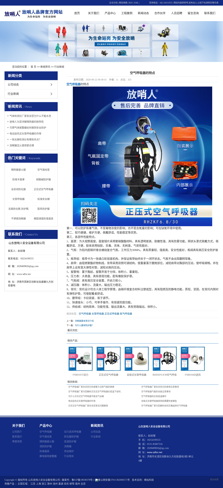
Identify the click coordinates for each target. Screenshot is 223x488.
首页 (77, 13)
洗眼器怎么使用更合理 (22, 145)
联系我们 (209, 13)
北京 (83, 483)
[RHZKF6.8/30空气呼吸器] (164, 358)
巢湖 (60, 483)
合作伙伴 (160, 13)
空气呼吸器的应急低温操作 (153, 396)
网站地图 (123, 3)
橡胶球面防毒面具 (43, 218)
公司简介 (17, 431)
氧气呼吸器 (126, 313)
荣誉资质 (17, 441)
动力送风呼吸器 (72, 431)
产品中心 (110, 13)
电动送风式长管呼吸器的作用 (25, 133)
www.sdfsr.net (154, 452)
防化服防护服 (71, 436)
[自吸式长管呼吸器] (136, 358)
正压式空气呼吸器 (43, 189)
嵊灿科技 (149, 480)
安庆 (66, 483)
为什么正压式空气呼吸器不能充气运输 (86, 396)
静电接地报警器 (48, 456)
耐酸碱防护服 (43, 179)
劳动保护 (69, 451)
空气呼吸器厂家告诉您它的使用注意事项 (160, 387)
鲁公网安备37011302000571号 (114, 480)
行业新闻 (59, 66)
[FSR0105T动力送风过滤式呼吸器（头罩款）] (80, 358)
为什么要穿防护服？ (84, 325)
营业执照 (214, 479)
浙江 (44, 483)
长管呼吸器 (18, 199)
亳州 (77, 483)
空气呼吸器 (85, 313)
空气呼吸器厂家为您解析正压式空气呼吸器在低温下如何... (95, 391)
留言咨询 (193, 13)
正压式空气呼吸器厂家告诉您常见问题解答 (88, 406)
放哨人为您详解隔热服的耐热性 (27, 121)
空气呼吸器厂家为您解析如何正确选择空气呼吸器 (164, 406)
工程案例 (126, 13)
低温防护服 (70, 441)
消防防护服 (46, 446)
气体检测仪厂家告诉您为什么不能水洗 (30, 116)
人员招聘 (176, 13)
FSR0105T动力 (80, 375)
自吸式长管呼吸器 (136, 375)
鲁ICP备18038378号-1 (83, 480)
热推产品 (9, 483)
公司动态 (13, 84)
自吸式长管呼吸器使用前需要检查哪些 (159, 401)
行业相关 (69, 456)
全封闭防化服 (18, 189)
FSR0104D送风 (193, 375)
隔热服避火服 (18, 169)
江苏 (32, 483)
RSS (131, 3)
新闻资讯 (45, 66)
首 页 (33, 66)
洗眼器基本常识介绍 (84, 321)
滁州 (49, 483)
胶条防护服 (43, 209)
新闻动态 (143, 13)
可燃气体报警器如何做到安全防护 (28, 127)
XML (136, 3)
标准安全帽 (43, 199)
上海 (38, 483)
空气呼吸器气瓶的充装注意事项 (156, 391)
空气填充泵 (43, 169)
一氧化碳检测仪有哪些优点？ (25, 139)
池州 (55, 483)
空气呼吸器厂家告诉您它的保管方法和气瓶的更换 (91, 387)
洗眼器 (67, 446)
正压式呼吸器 (112, 313)
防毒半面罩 (18, 179)
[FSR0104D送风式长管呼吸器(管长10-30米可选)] (192, 358)
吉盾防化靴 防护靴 (18, 209)
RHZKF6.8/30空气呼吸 (165, 375)
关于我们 (93, 13)
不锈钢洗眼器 (18, 218)
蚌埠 (72, 483)
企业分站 (113, 3)
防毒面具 (44, 451)
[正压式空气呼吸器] (108, 358)
